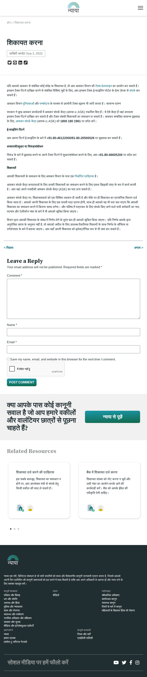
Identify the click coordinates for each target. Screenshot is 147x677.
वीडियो (56, 595)
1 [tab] (10, 529)
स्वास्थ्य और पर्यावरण (14, 614)
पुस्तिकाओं (28, 103)
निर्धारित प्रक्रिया (84, 176)
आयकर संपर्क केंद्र (26, 121)
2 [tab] (14, 529)
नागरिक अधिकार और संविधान (18, 618)
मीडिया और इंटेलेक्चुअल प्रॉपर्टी (19, 625)
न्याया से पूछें (112, 416)
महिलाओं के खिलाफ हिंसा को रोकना (118, 610)
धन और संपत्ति (10, 598)
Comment (14, 275)
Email (12, 342)
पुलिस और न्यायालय (13, 606)
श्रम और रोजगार (12, 610)
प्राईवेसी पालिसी (85, 638)
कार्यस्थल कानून (109, 598)
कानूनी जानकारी (84, 630)
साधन (55, 591)
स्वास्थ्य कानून (108, 602)
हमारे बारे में (8, 630)
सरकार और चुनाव (12, 621)
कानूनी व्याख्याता (10, 591)
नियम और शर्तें (84, 634)
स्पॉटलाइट (106, 591)
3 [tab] (18, 529)
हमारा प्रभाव (10, 638)
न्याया (6, 634)
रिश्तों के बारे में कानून (112, 606)
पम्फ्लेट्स (44, 103)
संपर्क (132, 90)
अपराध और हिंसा (12, 602)
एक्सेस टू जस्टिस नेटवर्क (15, 641)
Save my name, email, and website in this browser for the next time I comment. (63, 359)
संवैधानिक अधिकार (110, 595)
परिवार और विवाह (12, 595)
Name (12, 325)
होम (9, 22)
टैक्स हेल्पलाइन (103, 86)
